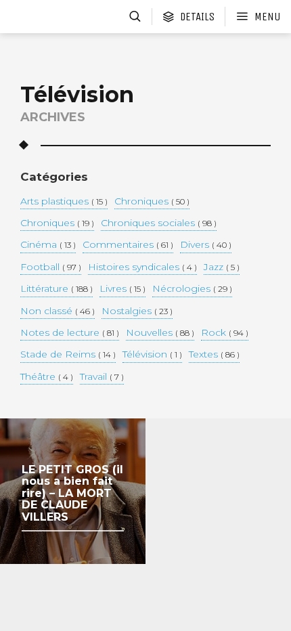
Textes (214, 354)
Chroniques (151, 201)
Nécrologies (192, 289)
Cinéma (48, 245)
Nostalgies (137, 311)
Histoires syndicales (142, 267)
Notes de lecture (69, 333)
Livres (122, 289)
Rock (224, 333)
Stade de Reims (68, 354)
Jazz (222, 267)
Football (50, 267)
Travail (102, 377)
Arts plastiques (64, 201)
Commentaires (128, 245)
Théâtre (46, 377)
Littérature (56, 289)
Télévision (152, 354)
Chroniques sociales (159, 223)
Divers (205, 245)
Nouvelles (160, 333)
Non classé (57, 311)
